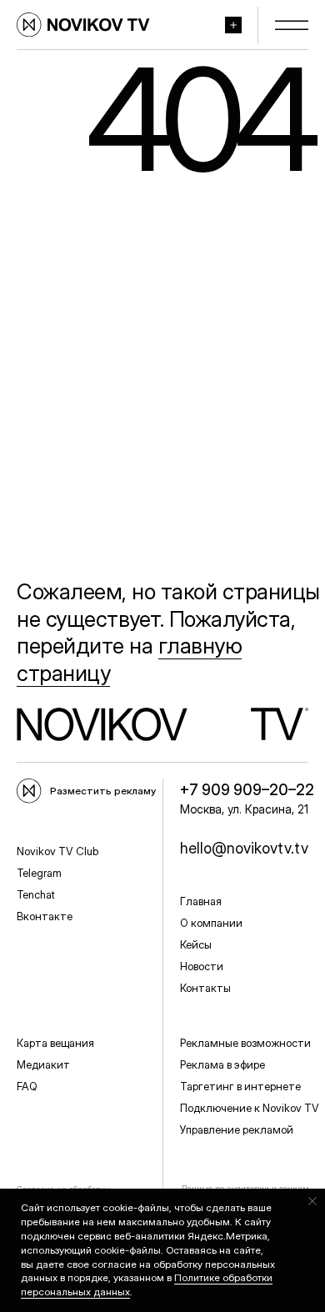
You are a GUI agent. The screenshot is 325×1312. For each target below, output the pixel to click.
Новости (201, 966)
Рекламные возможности (245, 1042)
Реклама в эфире (222, 1064)
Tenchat (36, 894)
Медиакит (43, 1064)
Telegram (39, 872)
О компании (211, 922)
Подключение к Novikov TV (249, 1107)
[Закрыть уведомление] (312, 1201)
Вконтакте (44, 916)
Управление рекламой (236, 1129)
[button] (237, 25)
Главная (201, 901)
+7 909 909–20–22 (247, 790)
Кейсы (196, 944)
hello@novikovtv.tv (244, 848)
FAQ (27, 1086)
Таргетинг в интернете (240, 1086)
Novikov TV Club (57, 851)
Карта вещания (55, 1042)
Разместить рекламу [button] (103, 790)
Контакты (205, 987)
